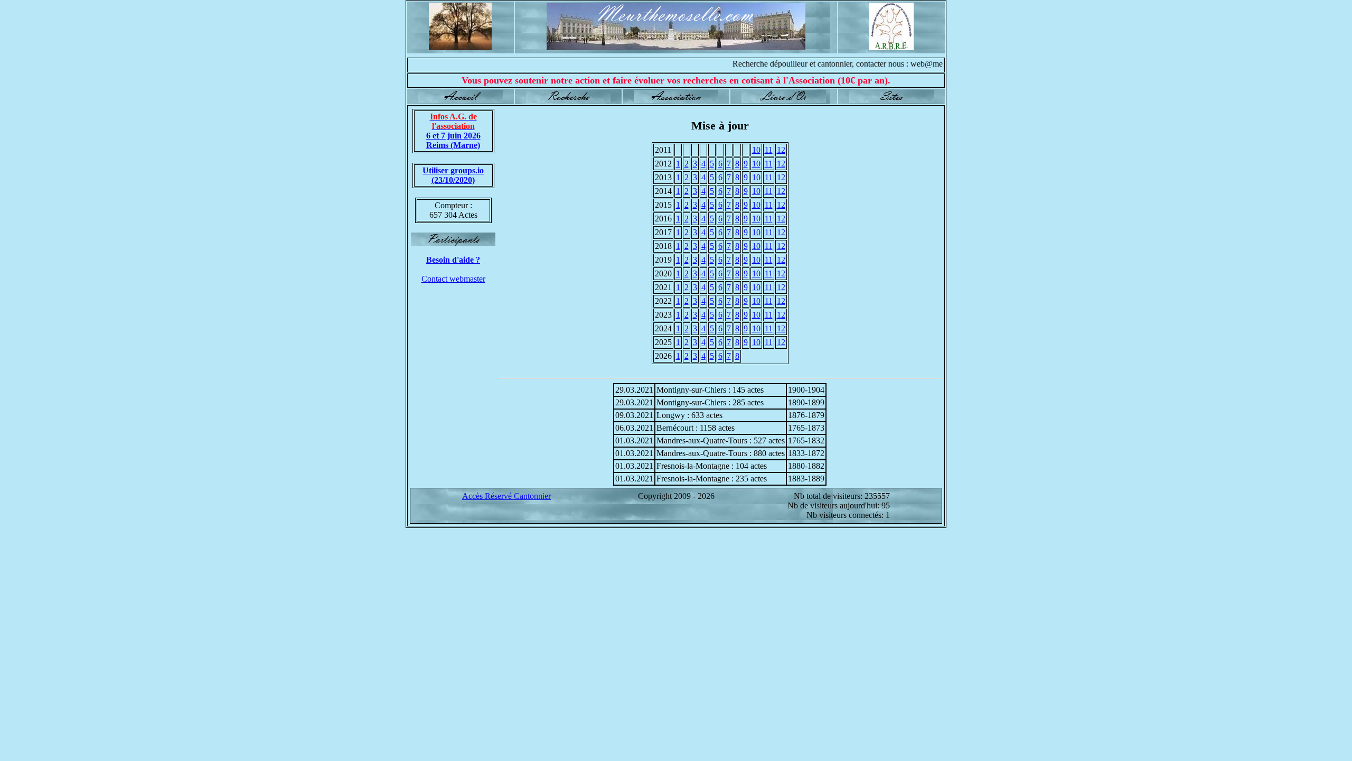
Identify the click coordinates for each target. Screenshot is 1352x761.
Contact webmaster (453, 278)
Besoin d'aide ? (453, 259)
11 (769, 149)
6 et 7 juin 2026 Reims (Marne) (453, 131)
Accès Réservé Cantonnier (506, 495)
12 (781, 149)
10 (756, 149)
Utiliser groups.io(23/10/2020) (453, 175)
